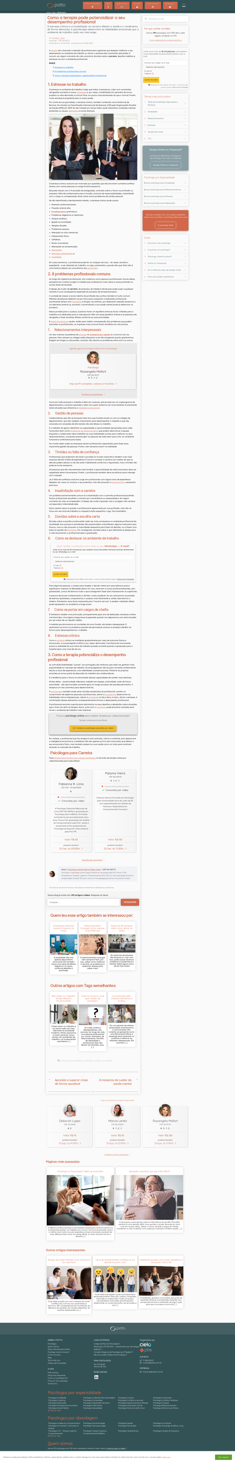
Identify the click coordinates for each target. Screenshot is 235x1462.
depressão (73, 111)
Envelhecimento (59, 211)
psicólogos (93, 268)
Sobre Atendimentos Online (59, 1349)
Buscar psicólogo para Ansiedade (159, 183)
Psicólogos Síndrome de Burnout (131, 1408)
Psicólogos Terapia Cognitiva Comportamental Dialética (94, 1432)
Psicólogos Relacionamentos (164, 1405)
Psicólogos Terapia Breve (128, 1431)
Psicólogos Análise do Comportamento (64, 1423)
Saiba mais (166, 1457)
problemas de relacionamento (84, 431)
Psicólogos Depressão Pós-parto (96, 1403)
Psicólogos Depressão (57, 1403)
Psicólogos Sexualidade (92, 1408)
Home (49, 12)
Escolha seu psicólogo (92, 860)
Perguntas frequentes (56, 1375)
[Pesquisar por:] (83, 902)
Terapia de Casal (155, 132)
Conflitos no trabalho (103, 1060)
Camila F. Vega (58, 38)
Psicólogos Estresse (161, 1403)
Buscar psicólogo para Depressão (159, 203)
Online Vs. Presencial (157, 263)
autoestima (110, 694)
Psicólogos (52, 1344)
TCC (149, 138)
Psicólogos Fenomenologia (94, 1423)
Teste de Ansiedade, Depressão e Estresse (163, 103)
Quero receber (60, 574)
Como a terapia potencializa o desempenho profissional (80, 75)
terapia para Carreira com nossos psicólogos (75, 758)
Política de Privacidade (125, 579)
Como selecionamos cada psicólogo (165, 40)
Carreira (64, 1060)
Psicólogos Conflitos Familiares (165, 1400)
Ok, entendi (223, 1457)
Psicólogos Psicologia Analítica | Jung (168, 1426)
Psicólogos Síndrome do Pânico (166, 1408)
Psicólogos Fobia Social (92, 1405)
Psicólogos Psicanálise (127, 1426)
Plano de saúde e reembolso (161, 276)
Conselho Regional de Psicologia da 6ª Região (112, 1352)
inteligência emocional (89, 408)
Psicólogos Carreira (126, 1398)
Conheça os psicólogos (92, 394)
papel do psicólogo (59, 321)
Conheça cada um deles (116, 1448)
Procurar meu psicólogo (58, 1381)
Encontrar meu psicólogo (159, 243)
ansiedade (81, 92)
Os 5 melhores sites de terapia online (164, 270)
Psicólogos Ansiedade (57, 1398)
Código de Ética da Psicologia (106, 1344)
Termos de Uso (54, 1360)
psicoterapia (56, 691)
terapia (54, 50)
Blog (54, 12)
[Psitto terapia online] (118, 1328)
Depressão (56, 250)
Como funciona (54, 1355)
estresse (83, 334)
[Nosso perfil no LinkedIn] (96, 1377)
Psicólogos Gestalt (125, 1423)
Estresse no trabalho (64, 67)
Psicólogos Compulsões (92, 1400)
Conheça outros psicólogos (117, 1154)
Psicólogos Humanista (162, 1423)
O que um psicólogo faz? (58, 1378)
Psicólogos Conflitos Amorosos (130, 1400)
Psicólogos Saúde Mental (58, 1408)
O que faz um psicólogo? (159, 250)
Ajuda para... (53, 1383)
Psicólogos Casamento (162, 1398)
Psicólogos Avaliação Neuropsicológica (99, 1398)
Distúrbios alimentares (62, 253)
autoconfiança (118, 482)
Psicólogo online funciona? (160, 256)
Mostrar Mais (55, 1410)
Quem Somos (53, 1346)
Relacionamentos (156, 118)
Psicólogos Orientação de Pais (130, 1405)
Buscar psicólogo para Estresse (158, 196)
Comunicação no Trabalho (81, 1060)
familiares (76, 301)
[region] (117, 1456)
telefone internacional (64, 561)
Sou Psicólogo (99, 1364)
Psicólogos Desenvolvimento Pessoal (133, 1403)
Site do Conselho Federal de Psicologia (109, 1355)
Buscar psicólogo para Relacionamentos (162, 189)
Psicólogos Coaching (56, 1400)
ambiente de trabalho (100, 334)
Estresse (151, 125)
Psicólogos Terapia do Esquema (166, 1431)
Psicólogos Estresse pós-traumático (62, 1405)
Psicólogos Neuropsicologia (94, 1426)
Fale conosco (53, 1372)
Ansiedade (56, 257)
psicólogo (101, 707)
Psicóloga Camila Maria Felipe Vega (84, 869)
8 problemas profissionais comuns (70, 71)
